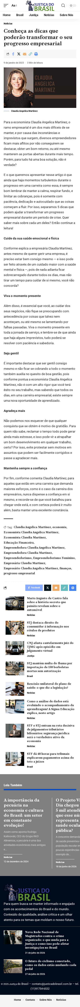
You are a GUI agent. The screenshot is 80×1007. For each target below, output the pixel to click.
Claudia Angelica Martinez (32, 527)
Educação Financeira (19, 542)
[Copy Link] (30, 54)
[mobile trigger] (7, 5)
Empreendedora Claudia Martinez (28, 552)
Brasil (30, 676)
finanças (65, 568)
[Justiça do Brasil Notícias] (40, 5)
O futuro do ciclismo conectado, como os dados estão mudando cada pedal (50, 965)
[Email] (24, 54)
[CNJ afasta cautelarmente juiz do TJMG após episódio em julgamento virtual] (15, 648)
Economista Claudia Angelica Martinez (31, 532)
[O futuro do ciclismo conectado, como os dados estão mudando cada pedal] (13, 966)
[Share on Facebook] (13, 54)
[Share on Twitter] (18, 54)
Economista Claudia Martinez (25, 537)
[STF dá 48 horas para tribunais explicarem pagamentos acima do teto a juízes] (15, 759)
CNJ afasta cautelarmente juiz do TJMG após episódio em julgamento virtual (50, 646)
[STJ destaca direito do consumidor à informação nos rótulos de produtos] (15, 628)
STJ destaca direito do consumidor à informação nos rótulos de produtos (48, 626)
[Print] (36, 54)
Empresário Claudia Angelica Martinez (31, 568)
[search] (63, 5)
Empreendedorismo (18, 558)
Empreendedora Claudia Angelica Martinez (34, 547)
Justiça (30, 656)
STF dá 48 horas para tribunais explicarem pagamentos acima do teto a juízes (50, 757)
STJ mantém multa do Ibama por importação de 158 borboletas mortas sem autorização (49, 667)
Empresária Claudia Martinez (24, 563)
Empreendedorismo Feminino (54, 558)
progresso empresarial (19, 573)
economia (59, 527)
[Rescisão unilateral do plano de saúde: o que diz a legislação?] (15, 689)
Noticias (8, 23)
